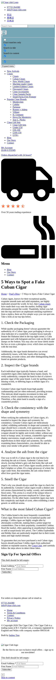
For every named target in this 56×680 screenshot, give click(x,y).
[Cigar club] (9, 2)
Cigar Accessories (21, 91)
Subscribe (6, 572)
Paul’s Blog (14, 294)
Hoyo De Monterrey (22, 117)
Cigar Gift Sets (13, 122)
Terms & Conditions (16, 613)
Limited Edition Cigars (23, 86)
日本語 (10, 20)
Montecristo (18, 102)
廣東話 (10, 17)
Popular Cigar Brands (17, 99)
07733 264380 (13, 7)
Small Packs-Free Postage (24, 97)
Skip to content (8, 677)
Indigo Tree (14, 635)
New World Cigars (21, 81)
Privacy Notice (13, 618)
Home (4, 294)
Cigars (10, 74)
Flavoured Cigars (20, 89)
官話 (9, 15)
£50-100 (16, 130)
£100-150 (17, 132)
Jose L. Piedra (19, 120)
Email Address (8, 566)
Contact (10, 143)
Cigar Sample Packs (22, 94)
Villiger (16, 112)
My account (12, 620)
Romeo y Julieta (20, 109)
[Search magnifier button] (4, 32)
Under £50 (17, 127)
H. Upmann (18, 114)
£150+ (16, 135)
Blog (9, 137)
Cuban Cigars (19, 79)
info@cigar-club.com (16, 10)
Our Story (11, 140)
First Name (6, 569)
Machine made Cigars (22, 84)
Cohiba (16, 104)
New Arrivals (13, 71)
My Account (6, 147)
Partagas (16, 107)
